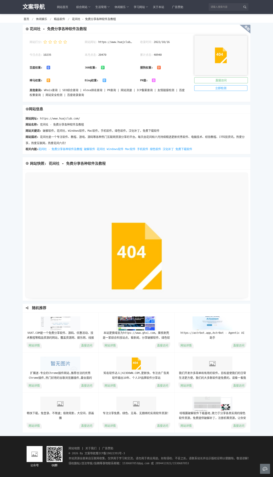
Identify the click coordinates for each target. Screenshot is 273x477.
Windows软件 (115, 149)
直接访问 (221, 80)
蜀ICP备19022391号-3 (110, 453)
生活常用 (101, 7)
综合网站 (81, 7)
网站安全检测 (54, 94)
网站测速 (126, 90)
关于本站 (158, 7)
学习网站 (139, 7)
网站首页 (62, 7)
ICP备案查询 (145, 90)
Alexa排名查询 (92, 90)
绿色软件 (155, 149)
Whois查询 (51, 90)
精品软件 (59, 19)
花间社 (101, 149)
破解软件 (89, 149)
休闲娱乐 (120, 7)
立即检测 (220, 88)
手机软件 (142, 149)
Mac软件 (130, 149)
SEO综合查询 (70, 90)
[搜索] (244, 7)
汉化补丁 (168, 149)
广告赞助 (177, 7)
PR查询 (111, 90)
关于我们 (91, 448)
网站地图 (74, 448)
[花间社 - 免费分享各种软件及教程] (136, 235)
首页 (26, 19)
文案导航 (90, 453)
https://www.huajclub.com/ (115, 42)
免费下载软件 (183, 149)
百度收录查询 (75, 94)
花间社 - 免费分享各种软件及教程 (94, 19)
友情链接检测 (165, 90)
